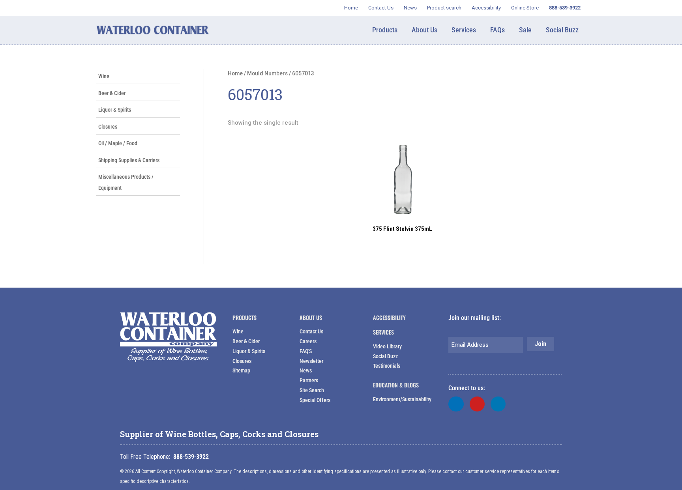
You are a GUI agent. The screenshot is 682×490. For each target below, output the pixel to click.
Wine (103, 76)
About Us (311, 317)
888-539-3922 (191, 456)
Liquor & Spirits (114, 110)
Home (235, 73)
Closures (107, 126)
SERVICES (383, 332)
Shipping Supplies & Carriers (128, 160)
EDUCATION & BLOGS (396, 385)
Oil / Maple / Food (117, 143)
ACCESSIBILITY (389, 317)
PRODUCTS (244, 317)
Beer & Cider (112, 93)
